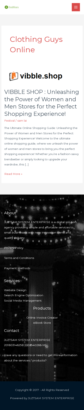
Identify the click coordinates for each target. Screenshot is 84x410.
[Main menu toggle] (76, 7)
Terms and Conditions (19, 258)
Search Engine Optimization (23, 295)
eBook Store (42, 322)
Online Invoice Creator (42, 317)
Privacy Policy (13, 247)
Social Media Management (23, 300)
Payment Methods (17, 268)
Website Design (15, 290)
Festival (9, 120)
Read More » (13, 173)
